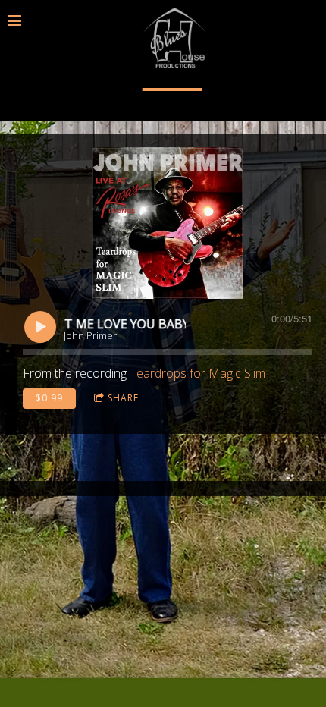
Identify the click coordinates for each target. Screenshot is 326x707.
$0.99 (49, 397)
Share (123, 397)
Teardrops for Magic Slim (197, 373)
